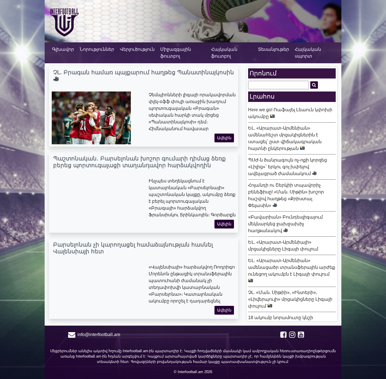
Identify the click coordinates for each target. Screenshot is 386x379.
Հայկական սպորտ (308, 52)
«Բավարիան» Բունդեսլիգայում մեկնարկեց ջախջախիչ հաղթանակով (285, 224)
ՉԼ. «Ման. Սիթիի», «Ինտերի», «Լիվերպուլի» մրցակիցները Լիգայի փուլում (290, 299)
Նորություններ (97, 49)
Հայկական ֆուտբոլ (224, 52)
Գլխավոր (63, 49)
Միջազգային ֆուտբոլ (175, 52)
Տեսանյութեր (273, 49)
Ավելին (224, 138)
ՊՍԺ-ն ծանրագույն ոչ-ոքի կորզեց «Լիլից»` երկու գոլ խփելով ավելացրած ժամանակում (287, 167)
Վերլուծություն (137, 49)
